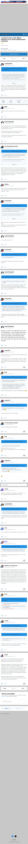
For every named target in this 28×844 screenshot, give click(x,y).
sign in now (3, 696)
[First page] (2, 59)
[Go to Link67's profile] (2, 655)
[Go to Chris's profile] (2, 528)
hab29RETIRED (8, 63)
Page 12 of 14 (14, 58)
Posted (9, 65)
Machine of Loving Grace (10, 565)
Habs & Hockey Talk (12, 50)
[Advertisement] (14, 18)
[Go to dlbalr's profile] (2, 542)
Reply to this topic (14, 54)
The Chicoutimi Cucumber (11, 146)
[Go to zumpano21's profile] (2, 351)
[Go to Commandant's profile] (2, 201)
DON (5, 372)
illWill (5, 106)
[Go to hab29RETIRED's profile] (2, 64)
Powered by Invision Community (14, 842)
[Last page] (26, 59)
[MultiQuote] (2, 95)
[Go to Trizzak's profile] (2, 621)
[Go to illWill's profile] (2, 107)
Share (7, 708)
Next (23, 58)
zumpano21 (7, 350)
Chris (5, 528)
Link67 (6, 654)
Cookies (14, 839)
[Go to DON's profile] (2, 373)
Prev (4, 58)
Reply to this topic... (7, 701)
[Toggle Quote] (3, 68)
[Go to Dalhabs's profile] (2, 185)
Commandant (5, 48)
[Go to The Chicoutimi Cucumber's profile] (2, 147)
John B (6, 489)
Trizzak (6, 620)
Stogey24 (17, 151)
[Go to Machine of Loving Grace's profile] (2, 566)
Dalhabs (6, 184)
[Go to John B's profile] (2, 489)
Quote (5, 95)
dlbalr (16, 634)
